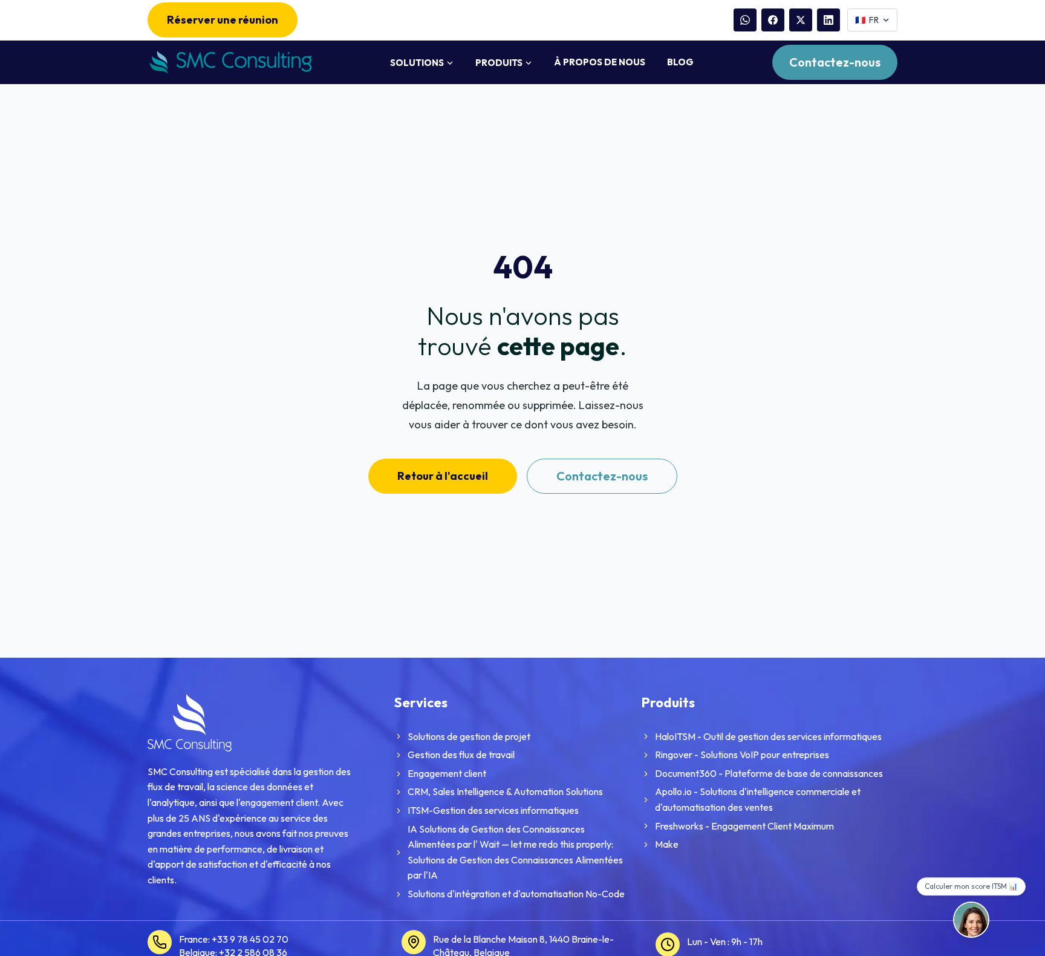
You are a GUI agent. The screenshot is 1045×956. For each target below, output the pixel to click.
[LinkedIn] (828, 19)
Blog (680, 62)
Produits (498, 62)
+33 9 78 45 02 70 (250, 939)
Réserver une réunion (222, 20)
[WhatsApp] (745, 19)
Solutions (417, 62)
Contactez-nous (835, 62)
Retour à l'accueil (442, 476)
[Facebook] (772, 19)
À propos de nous (599, 62)
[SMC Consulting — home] (230, 62)
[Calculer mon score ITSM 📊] (971, 920)
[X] (800, 19)
